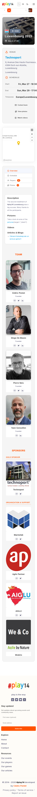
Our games (6, 766)
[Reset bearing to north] (32, 140)
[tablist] (18, 178)
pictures (10, 222)
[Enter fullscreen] (32, 129)
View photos (22, 111)
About (4, 744)
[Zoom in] (32, 134)
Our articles (6, 770)
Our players (6, 762)
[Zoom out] (32, 137)
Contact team (23, 105)
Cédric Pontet (20, 786)
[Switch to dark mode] (27, 4)
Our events (6, 758)
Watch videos (23, 118)
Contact (5, 748)
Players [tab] (14, 180)
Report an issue (19, 793)
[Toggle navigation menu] (34, 4)
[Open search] (19, 4)
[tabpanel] (18, 426)
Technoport (13, 57)
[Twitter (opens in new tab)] (16, 699)
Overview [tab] (13, 171)
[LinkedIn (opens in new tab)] (12, 699)
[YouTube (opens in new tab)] (20, 699)
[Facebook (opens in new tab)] (24, 699)
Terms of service (25, 790)
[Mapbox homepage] (7, 160)
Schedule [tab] (13, 176)
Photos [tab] (14, 185)
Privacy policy (9, 790)
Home (4, 739)
